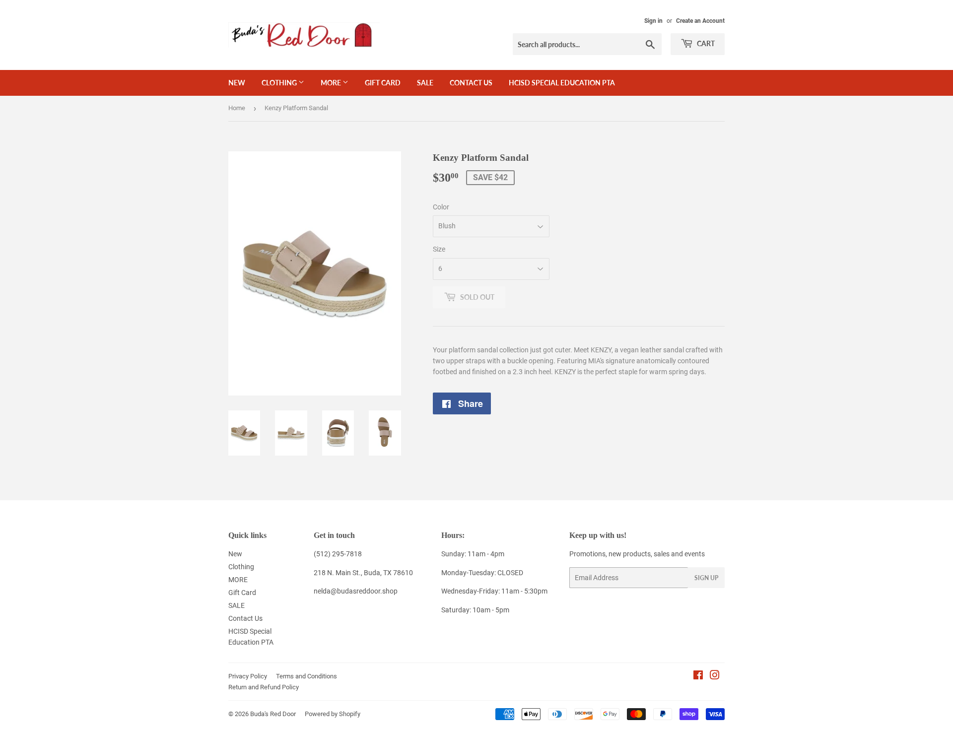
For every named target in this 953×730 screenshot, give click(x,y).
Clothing (280, 82)
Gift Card (383, 82)
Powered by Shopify (332, 714)
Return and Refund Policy (263, 687)
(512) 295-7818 (338, 554)
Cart (705, 43)
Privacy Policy (247, 676)
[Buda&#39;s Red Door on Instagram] (715, 676)
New (236, 82)
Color (441, 207)
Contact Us (471, 82)
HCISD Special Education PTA (562, 82)
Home (236, 108)
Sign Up (706, 578)
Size (439, 249)
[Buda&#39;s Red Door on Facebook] (698, 676)
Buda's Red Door (273, 714)
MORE (331, 82)
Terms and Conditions (306, 676)
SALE (425, 82)
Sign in (653, 20)
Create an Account (700, 20)
